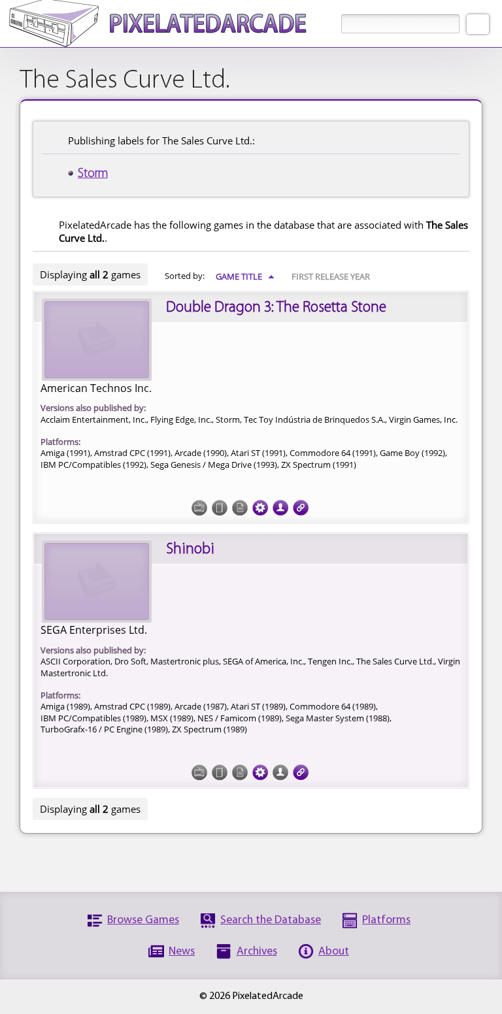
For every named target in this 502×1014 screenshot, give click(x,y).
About (333, 951)
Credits (280, 507)
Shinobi (190, 549)
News (182, 951)
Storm (93, 174)
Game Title (245, 276)
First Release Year (331, 276)
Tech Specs (260, 507)
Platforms (386, 920)
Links (301, 507)
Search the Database (270, 920)
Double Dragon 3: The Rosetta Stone (276, 308)
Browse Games (143, 920)
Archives (257, 951)
